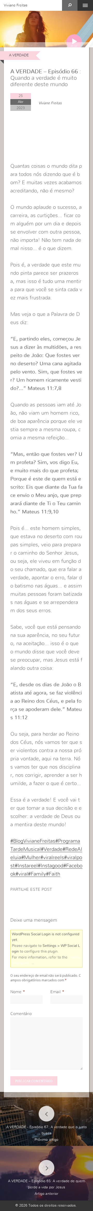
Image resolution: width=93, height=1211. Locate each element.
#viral (22, 874)
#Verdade (52, 849)
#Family (37, 874)
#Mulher (30, 857)
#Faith (53, 874)
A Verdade (19, 55)
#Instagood (50, 865)
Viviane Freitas (15, 5)
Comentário (21, 1014)
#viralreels (52, 857)
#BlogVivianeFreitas (32, 841)
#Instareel (26, 865)
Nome (15, 992)
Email (55, 992)
